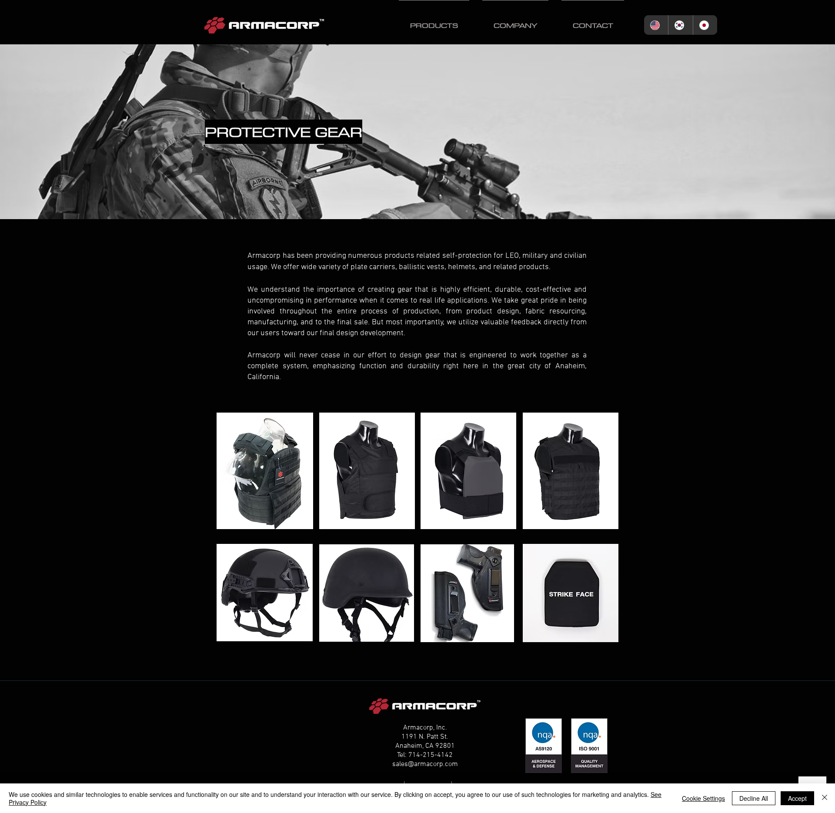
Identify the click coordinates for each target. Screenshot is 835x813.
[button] (434, 21)
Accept (797, 798)
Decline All (753, 798)
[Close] (824, 798)
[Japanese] (705, 25)
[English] (656, 25)
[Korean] (680, 25)
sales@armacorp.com (425, 764)
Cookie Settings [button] (703, 798)
